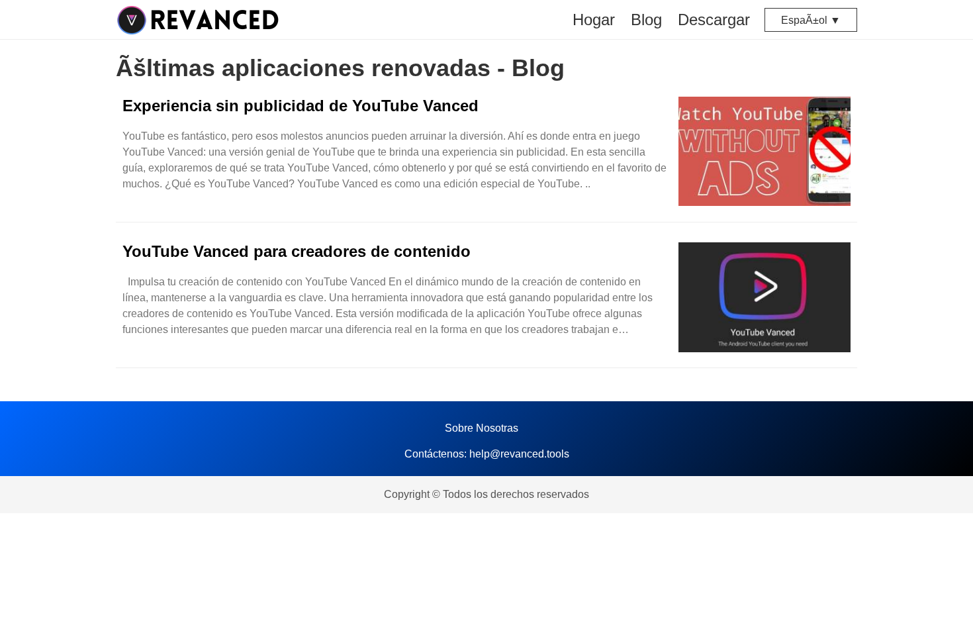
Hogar (594, 19)
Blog (646, 19)
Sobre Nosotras (481, 428)
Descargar (714, 19)
